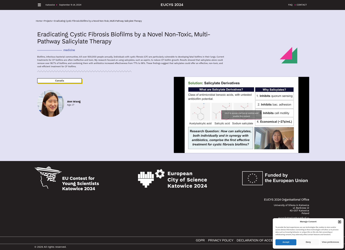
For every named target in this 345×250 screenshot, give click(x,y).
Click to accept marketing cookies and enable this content (241, 114)
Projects (48, 21)
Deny (308, 242)
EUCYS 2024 (172, 5)
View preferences (330, 242)
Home (39, 21)
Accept (285, 242)
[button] (339, 222)
